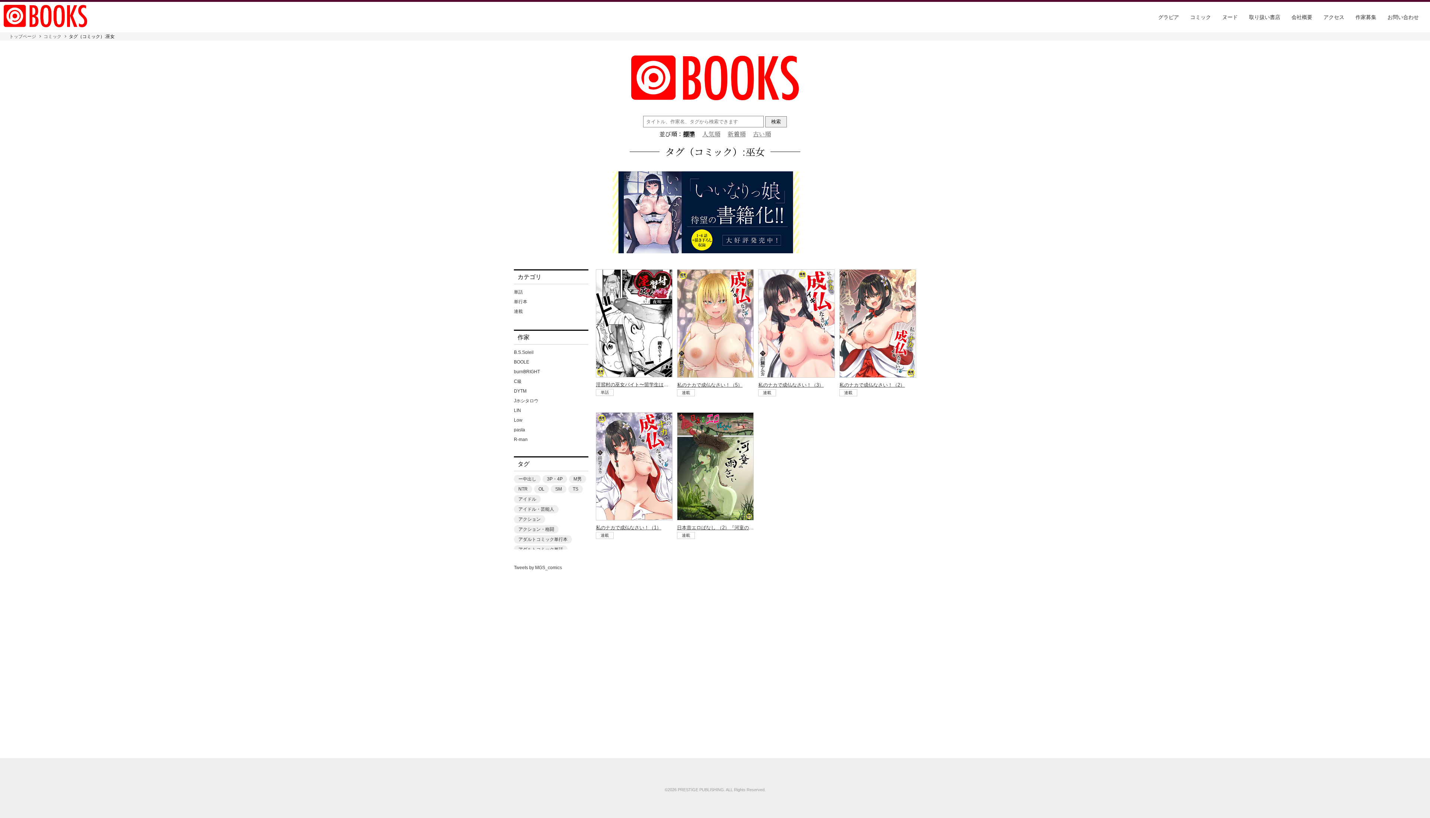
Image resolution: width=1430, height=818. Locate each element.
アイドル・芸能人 (536, 509)
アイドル (527, 499)
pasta (519, 430)
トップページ (22, 36)
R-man (521, 439)
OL (541, 489)
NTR (523, 489)
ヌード (1230, 17)
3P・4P (555, 479)
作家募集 (1366, 17)
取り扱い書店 (1264, 17)
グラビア (1168, 17)
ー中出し (527, 479)
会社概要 (1301, 17)
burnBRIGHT (527, 372)
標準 (689, 134)
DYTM (520, 391)
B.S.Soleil (524, 352)
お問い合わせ (1403, 17)
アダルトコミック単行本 (543, 539)
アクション (529, 519)
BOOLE (521, 362)
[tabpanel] (715, 212)
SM (558, 489)
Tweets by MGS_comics (538, 567)
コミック (1200, 17)
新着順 (737, 134)
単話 (518, 292)
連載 (518, 311)
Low (518, 420)
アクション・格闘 (536, 529)
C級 (518, 381)
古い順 (762, 134)
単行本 (520, 301)
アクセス (1333, 17)
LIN (517, 410)
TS (575, 489)
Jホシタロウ (526, 401)
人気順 (711, 134)
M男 (577, 479)
